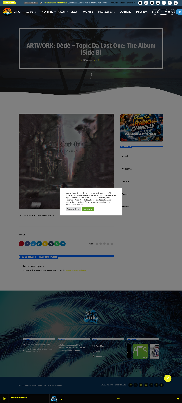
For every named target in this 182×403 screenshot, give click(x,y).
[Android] (170, 3)
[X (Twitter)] (146, 3)
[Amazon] (176, 3)
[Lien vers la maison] (7, 12)
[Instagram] (158, 3)
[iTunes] (152, 3)
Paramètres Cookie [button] (73, 209)
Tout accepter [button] (88, 209)
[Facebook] (164, 3)
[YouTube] (140, 3)
